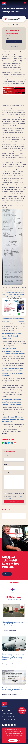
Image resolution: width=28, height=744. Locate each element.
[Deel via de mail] (15, 443)
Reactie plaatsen (14, 501)
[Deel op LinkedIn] (12, 443)
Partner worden (14, 585)
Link (23, 110)
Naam (6, 456)
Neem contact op (14, 46)
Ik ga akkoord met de (13, 497)
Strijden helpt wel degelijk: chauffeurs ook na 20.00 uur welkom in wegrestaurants (12, 402)
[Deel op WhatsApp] (3, 443)
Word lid (14, 42)
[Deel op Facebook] (6, 443)
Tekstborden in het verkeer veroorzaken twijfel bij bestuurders (11, 336)
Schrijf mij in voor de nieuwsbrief (15, 493)
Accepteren (13, 740)
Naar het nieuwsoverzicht (14, 599)
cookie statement (13, 735)
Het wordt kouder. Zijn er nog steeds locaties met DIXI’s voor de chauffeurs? (13, 419)
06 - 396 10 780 (14, 719)
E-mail (6, 464)
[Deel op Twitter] (9, 443)
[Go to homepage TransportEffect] (4, 3)
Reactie (6, 473)
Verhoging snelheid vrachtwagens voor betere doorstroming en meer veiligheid (14, 351)
